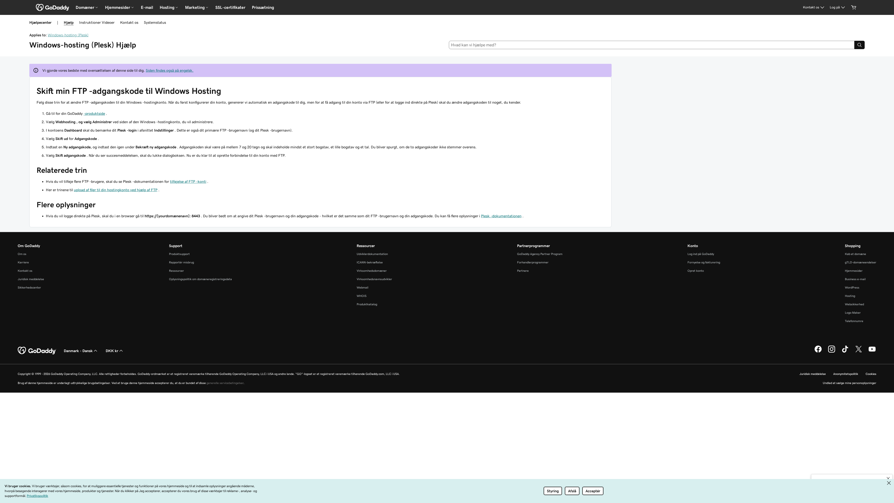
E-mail (147, 7)
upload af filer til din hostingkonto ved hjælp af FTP (115, 190)
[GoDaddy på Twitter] (858, 352)
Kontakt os (129, 22)
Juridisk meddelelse (31, 279)
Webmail (362, 287)
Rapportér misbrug (181, 262)
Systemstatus (155, 22)
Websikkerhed (854, 304)
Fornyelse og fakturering (703, 262)
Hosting (850, 295)
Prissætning (263, 7)
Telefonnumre (854, 321)
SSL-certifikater (230, 7)
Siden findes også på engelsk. (169, 70)
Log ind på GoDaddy (700, 253)
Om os (22, 253)
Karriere (23, 262)
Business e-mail (855, 279)
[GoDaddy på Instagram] (831, 352)
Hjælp (69, 22)
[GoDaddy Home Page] (37, 351)
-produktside (94, 113)
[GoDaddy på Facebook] (818, 352)
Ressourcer (176, 270)
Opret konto (695, 270)
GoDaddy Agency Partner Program (539, 253)
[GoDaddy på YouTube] (872, 352)
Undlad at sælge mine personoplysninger (849, 382)
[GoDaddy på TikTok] (845, 352)
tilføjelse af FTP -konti (188, 181)
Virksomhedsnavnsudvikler (374, 279)
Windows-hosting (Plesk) (68, 35)
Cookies (871, 373)
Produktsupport (179, 253)
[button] (888, 478)
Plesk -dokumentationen (501, 216)
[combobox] (652, 45)
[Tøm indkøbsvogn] (853, 7)
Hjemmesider (854, 270)
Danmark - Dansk (78, 351)
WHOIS (361, 295)
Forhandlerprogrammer (533, 262)
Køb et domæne (855, 253)
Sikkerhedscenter (29, 287)
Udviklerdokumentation (372, 253)
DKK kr (112, 351)
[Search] (859, 45)
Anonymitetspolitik (845, 373)
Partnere (523, 270)
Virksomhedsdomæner (372, 270)
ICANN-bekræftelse (370, 262)
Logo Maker (853, 312)
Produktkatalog (367, 304)
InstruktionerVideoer (97, 22)
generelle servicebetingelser (225, 382)
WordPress (852, 287)
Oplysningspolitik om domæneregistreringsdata (200, 279)
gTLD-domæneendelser (860, 262)
